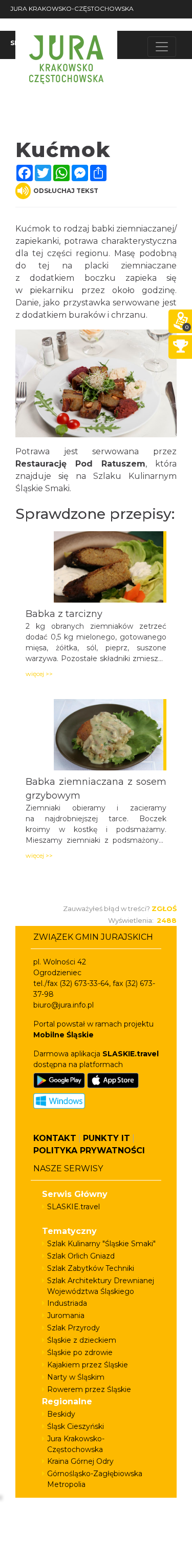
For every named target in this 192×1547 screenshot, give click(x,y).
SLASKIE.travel (73, 1206)
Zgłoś (164, 908)
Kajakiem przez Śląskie (87, 1364)
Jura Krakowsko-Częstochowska (75, 1444)
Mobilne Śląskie (63, 1034)
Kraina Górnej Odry (80, 1461)
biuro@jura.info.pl (63, 1005)
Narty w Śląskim (75, 1377)
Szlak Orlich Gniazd (81, 1256)
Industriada (67, 1303)
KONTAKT (54, 1138)
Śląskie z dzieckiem (81, 1340)
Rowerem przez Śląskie (89, 1389)
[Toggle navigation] (161, 46)
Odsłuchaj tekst (65, 191)
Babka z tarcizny (64, 614)
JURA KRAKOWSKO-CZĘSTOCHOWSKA (72, 8)
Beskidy (61, 1414)
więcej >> (39, 674)
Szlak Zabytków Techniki (90, 1268)
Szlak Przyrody (73, 1327)
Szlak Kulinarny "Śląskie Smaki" (101, 1243)
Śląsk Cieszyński (75, 1426)
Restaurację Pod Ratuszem (80, 464)
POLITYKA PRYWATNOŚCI (89, 1150)
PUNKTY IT (106, 1138)
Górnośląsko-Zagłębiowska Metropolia (94, 1479)
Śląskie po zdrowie (80, 1352)
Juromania (65, 1315)
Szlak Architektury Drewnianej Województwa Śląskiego (100, 1286)
